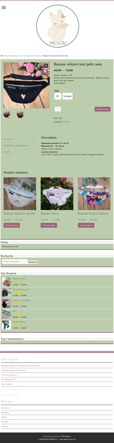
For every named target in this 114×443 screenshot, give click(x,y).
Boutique (15, 56)
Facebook (5, 408)
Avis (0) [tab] (7, 152)
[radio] (57, 96)
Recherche (33, 262)
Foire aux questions (9, 375)
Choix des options (11, 225)
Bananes (38, 56)
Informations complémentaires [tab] (16, 145)
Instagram (5, 412)
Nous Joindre (6, 384)
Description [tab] (8, 139)
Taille (56, 91)
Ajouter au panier (102, 109)
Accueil (6, 56)
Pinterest (4, 422)
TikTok (4, 417)
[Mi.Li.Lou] (57, 25)
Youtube (4, 426)
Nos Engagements (8, 379)
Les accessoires (27, 56)
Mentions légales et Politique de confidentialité (20, 366)
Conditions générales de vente (13, 370)
